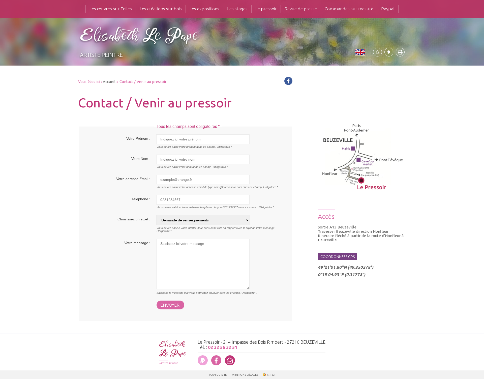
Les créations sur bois (161, 8)
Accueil (109, 81)
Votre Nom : (140, 159)
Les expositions (204, 8)
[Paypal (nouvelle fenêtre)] (202, 360)
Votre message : (137, 243)
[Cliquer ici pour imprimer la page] (400, 52)
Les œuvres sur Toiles (110, 8)
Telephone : (141, 199)
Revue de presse (301, 8)
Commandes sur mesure (349, 8)
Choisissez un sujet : (133, 219)
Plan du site (218, 374)
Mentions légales (245, 374)
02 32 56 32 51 (222, 347)
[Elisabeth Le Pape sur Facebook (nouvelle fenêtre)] (216, 360)
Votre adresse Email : (133, 179)
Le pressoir (266, 8)
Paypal (388, 8)
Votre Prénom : (138, 138)
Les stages (237, 8)
